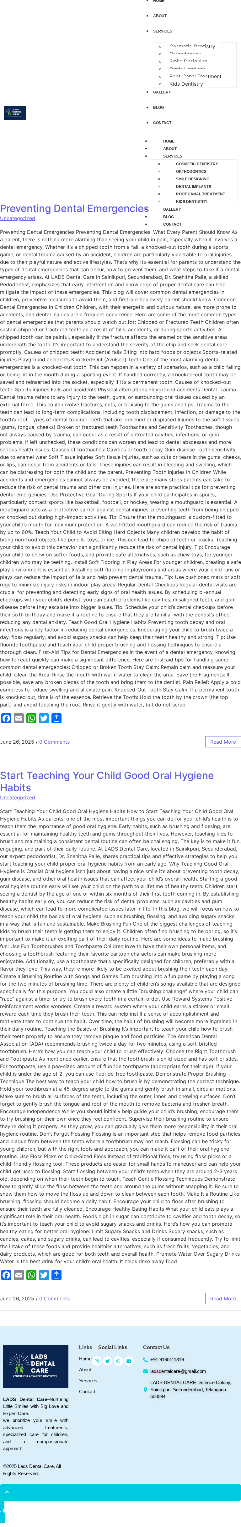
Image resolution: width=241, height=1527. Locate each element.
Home (168, 141)
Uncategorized (17, 797)
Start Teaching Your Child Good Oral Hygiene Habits (107, 781)
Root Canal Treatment (195, 76)
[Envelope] (129, 1361)
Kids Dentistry (186, 84)
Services (172, 156)
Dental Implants (187, 69)
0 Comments (54, 742)
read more (223, 742)
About (170, 149)
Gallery (172, 209)
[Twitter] (107, 1361)
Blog (168, 217)
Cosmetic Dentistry (192, 46)
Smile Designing (188, 61)
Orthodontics (185, 54)
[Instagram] (97, 1361)
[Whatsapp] (118, 1361)
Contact (172, 224)
